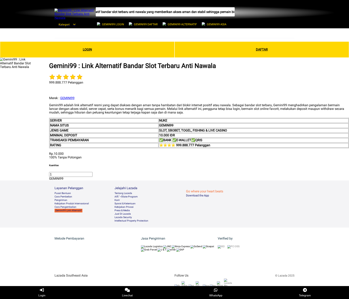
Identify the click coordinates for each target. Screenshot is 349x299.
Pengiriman (61, 200)
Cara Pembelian (63, 196)
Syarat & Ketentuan (125, 203)
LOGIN (87, 49)
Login (41, 295)
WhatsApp (215, 295)
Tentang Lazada (123, 193)
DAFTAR (262, 49)
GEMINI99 (67, 98)
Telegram (305, 295)
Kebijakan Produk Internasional (72, 203)
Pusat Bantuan (63, 193)
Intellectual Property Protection (131, 220)
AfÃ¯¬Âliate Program (126, 196)
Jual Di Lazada (123, 213)
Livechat (127, 295)
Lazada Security (123, 217)
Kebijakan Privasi (124, 207)
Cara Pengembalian (65, 207)
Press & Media (122, 210)
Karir (117, 200)
